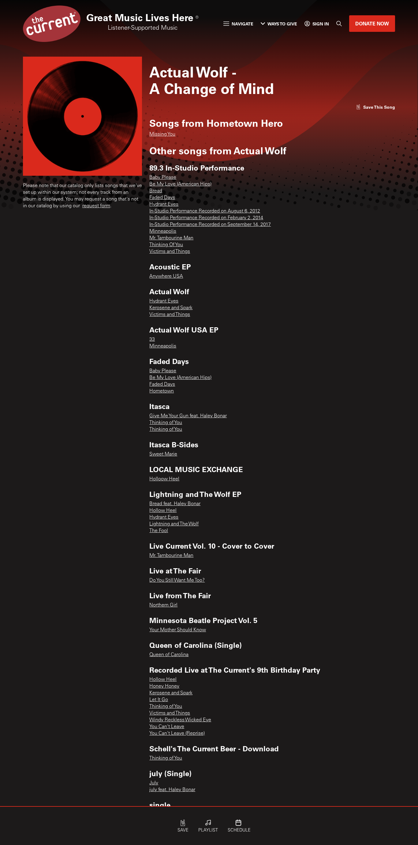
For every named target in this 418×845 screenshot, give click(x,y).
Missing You (162, 134)
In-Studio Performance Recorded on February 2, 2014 (206, 218)
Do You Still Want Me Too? (177, 580)
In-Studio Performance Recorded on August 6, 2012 (204, 211)
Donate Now (372, 23)
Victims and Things (169, 251)
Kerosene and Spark (170, 308)
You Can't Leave (166, 726)
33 (152, 339)
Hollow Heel (163, 510)
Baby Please (162, 177)
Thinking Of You (166, 244)
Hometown (161, 391)
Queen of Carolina (168, 654)
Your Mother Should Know (177, 630)
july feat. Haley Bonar (172, 789)
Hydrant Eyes (163, 204)
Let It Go (158, 699)
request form (96, 206)
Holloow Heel (164, 479)
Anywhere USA (166, 276)
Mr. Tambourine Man (171, 238)
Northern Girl (163, 605)
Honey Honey (164, 686)
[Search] (339, 24)
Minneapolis (162, 231)
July (153, 783)
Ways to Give (282, 24)
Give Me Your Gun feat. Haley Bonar (188, 416)
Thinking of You (165, 422)
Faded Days (162, 197)
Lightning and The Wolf (174, 524)
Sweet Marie (163, 454)
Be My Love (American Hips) (180, 184)
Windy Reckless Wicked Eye (180, 720)
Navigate (242, 24)
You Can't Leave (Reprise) (177, 733)
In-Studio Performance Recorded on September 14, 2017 (210, 224)
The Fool (158, 530)
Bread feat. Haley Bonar (174, 503)
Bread (155, 191)
